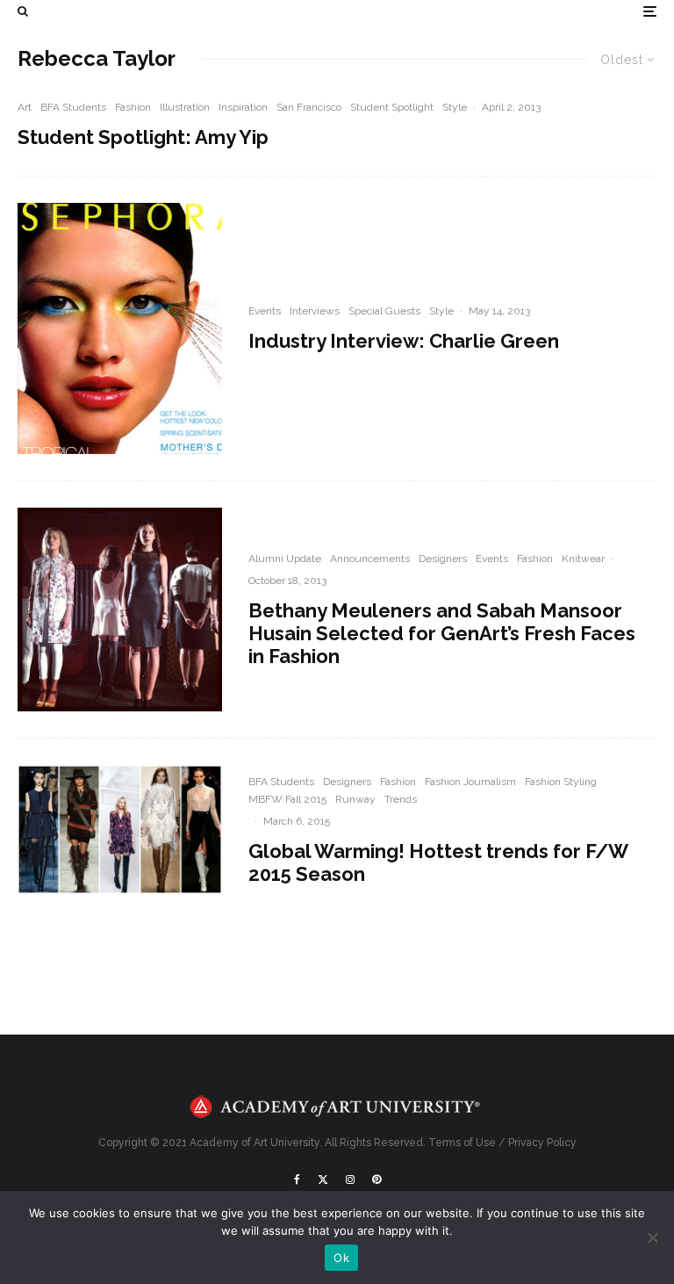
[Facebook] (297, 1179)
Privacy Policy (542, 1142)
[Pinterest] (376, 1179)
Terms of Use (462, 1142)
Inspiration (243, 107)
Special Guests (384, 311)
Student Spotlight (392, 107)
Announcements (370, 558)
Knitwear (583, 558)
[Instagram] (350, 1179)
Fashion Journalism (470, 781)
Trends (400, 799)
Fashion (133, 107)
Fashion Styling (561, 781)
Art (25, 107)
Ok (341, 1258)
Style (454, 107)
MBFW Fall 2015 (287, 799)
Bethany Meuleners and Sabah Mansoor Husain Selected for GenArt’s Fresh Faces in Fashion (441, 633)
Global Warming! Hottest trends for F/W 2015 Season (437, 862)
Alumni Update (284, 558)
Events (264, 311)
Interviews (315, 311)
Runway (355, 799)
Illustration (185, 107)
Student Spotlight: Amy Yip (143, 137)
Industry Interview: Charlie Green (403, 340)
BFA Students (73, 107)
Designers (443, 558)
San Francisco (308, 107)
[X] (323, 1179)
